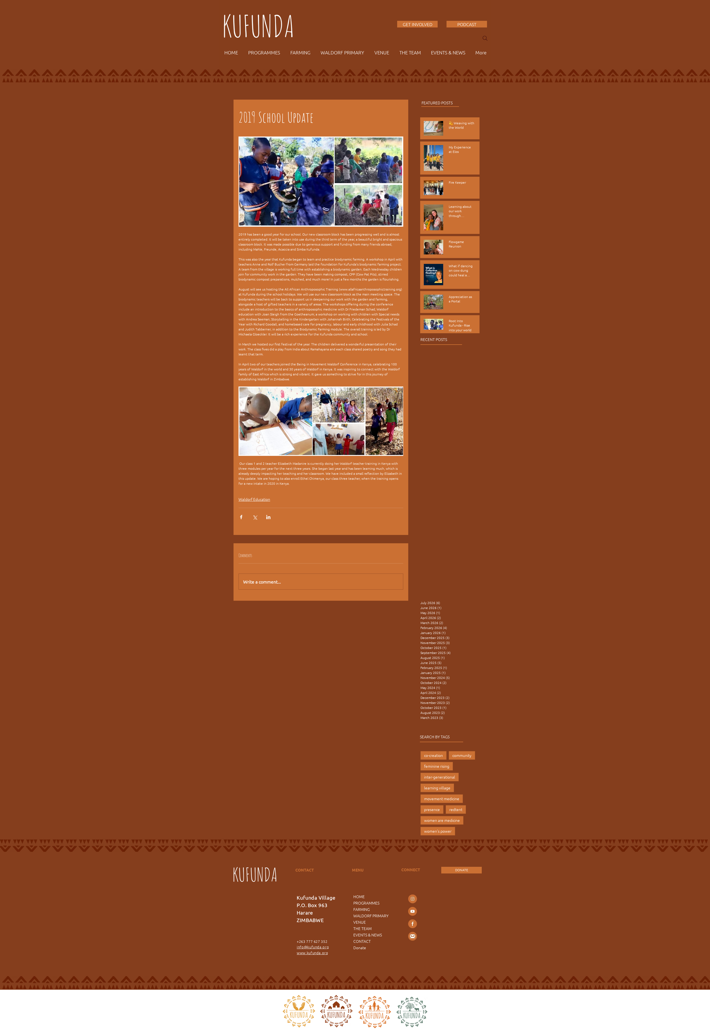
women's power (438, 831)
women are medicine (442, 820)
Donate (359, 947)
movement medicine (441, 798)
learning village (437, 787)
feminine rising (436, 766)
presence (432, 809)
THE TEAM (362, 928)
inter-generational (439, 777)
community (461, 755)
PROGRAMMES (366, 903)
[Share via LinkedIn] (268, 517)
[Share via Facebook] (241, 517)
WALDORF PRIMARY (371, 915)
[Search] (485, 38)
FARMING (361, 909)
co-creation (433, 755)
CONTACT (362, 941)
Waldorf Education (254, 499)
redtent (455, 809)
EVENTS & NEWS (367, 935)
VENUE (359, 922)
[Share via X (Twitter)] (254, 517)
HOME (359, 896)
